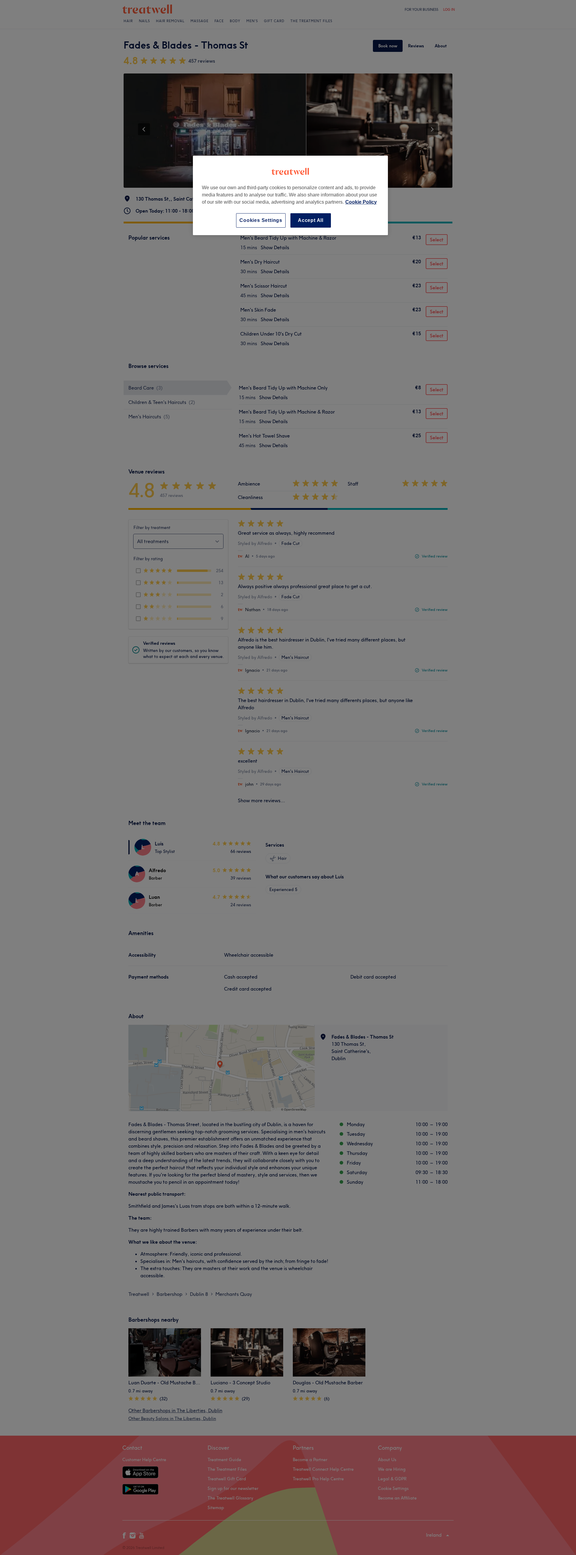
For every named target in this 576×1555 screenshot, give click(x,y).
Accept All (310, 220)
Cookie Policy (361, 202)
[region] (290, 195)
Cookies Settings (260, 220)
